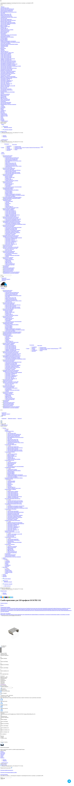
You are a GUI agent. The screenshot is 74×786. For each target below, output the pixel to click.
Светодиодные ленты (11, 433)
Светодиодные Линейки (12, 453)
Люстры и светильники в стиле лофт (14, 533)
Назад (7, 429)
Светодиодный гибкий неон (13, 446)
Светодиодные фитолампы (49, 610)
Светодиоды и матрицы (12, 546)
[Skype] (11, 597)
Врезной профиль (31, 614)
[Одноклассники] (2, 597)
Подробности (3, 684)
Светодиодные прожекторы (12, 539)
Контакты (2, 757)
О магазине (7, 560)
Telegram (4, 135)
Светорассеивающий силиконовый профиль (47, 608)
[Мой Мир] (4, 597)
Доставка (2, 754)
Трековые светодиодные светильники (14, 522)
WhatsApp (5, 136)
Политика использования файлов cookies (8, 772)
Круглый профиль (24, 614)
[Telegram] (12, 597)
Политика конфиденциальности (6, 770)
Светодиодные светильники (13, 511)
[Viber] (7, 597)
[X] (6, 597)
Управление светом (11, 480)
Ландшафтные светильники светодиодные (15, 505)
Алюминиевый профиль (12, 469)
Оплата (1, 755)
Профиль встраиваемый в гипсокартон (42, 614)
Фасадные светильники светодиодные (15, 500)
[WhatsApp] (9, 597)
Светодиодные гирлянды (59, 610)
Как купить (7, 569)
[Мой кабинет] (1, 411)
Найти (2, 778)
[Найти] (1, 5)
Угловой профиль (17, 614)
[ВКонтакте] (1, 597)
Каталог (6, 430)
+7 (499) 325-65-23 (4, 121)
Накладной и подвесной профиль (7, 614)
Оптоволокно (41, 610)
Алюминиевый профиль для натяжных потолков (60, 614)
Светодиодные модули (11, 462)
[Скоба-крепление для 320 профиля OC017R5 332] (13, 643)
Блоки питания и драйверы (12, 491)
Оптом (1, 756)
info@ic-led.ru (4, 131)
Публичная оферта (4, 774)
